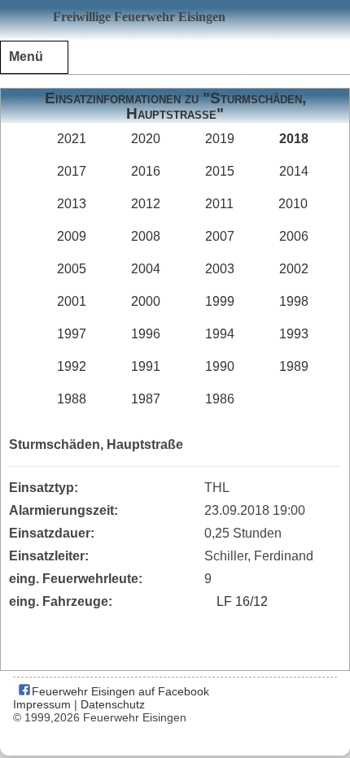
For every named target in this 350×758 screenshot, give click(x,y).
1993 (293, 334)
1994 (219, 334)
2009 (71, 236)
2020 (145, 139)
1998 (293, 301)
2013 (71, 204)
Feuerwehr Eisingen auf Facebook (118, 691)
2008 (145, 236)
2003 (219, 269)
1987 (145, 399)
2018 (293, 139)
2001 (71, 301)
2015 (219, 171)
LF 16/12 (242, 601)
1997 (71, 334)
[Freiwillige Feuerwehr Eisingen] (175, 20)
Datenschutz (113, 704)
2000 (145, 301)
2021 (71, 139)
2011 (219, 204)
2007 (219, 236)
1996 (145, 334)
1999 (219, 301)
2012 (145, 204)
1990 (219, 366)
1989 (293, 366)
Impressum (42, 704)
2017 (71, 171)
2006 (293, 236)
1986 (219, 399)
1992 (71, 366)
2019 (219, 139)
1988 (71, 399)
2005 (71, 269)
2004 (145, 269)
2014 (293, 171)
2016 (145, 171)
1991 (145, 366)
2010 (293, 204)
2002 (293, 269)
